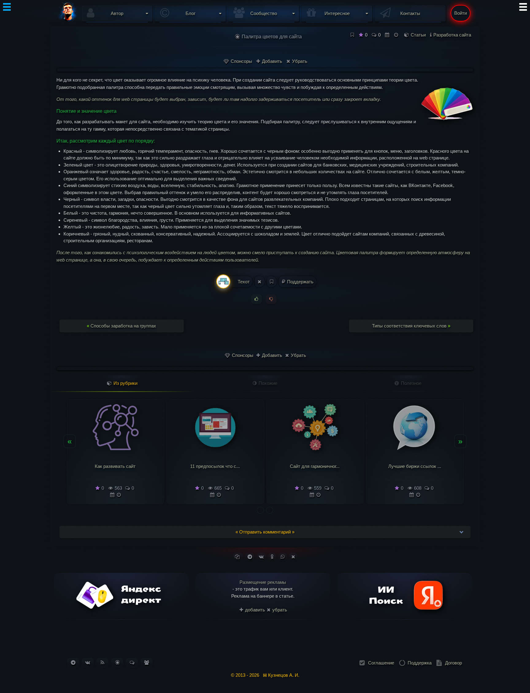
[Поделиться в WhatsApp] (282, 556)
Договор (453, 662)
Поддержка (420, 662)
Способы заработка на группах (121, 325)
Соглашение (381, 662)
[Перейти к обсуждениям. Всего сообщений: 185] (132, 662)
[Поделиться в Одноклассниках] (272, 556)
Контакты (410, 13)
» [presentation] (460, 441)
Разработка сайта (452, 34)
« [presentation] (69, 441)
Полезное (410, 383)
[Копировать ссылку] (237, 556)
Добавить (271, 61)
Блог (190, 13)
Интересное (337, 13)
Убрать (299, 61)
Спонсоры (240, 61)
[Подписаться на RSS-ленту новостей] (102, 662)
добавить (254, 609)
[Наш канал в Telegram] (73, 662)
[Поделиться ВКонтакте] (261, 556)
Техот (243, 281)
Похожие (267, 383)
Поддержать (299, 281)
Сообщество (263, 13)
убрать (279, 609)
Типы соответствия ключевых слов (411, 325)
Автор (117, 13)
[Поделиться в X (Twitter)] (293, 556)
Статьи (418, 34)
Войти (460, 13)
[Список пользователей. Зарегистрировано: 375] (147, 662)
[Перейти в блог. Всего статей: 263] (117, 662)
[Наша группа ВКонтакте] (88, 662)
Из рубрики (124, 383)
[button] (260, 510)
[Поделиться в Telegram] (250, 556)
